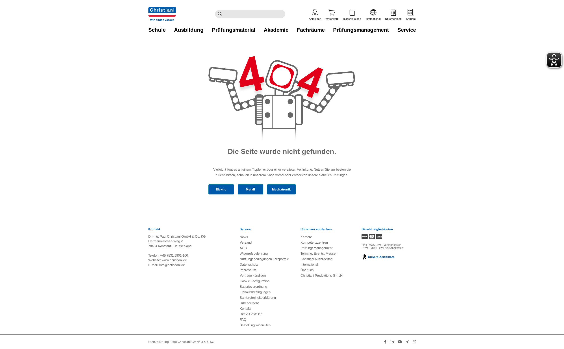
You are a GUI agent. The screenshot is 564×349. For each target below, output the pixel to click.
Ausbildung (189, 30)
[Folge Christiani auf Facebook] (385, 342)
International (373, 19)
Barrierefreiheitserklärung (258, 297)
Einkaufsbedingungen (255, 292)
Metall (250, 189)
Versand (246, 242)
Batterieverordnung (253, 286)
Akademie (276, 30)
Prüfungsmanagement (361, 30)
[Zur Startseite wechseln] (162, 13)
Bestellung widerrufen (255, 325)
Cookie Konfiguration (254, 281)
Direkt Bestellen (251, 314)
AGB (243, 248)
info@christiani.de (172, 265)
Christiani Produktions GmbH (322, 275)
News (244, 237)
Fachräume (311, 30)
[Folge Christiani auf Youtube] (400, 342)
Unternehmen (393, 19)
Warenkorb (332, 19)
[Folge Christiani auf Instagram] (414, 342)
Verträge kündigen (253, 275)
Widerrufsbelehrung (254, 253)
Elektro (221, 189)
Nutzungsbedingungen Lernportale (264, 259)
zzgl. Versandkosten (389, 244)
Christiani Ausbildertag (316, 259)
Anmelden (315, 19)
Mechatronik (281, 189)
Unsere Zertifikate (381, 257)
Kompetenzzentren (314, 242)
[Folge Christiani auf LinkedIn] (392, 342)
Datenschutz (249, 264)
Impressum (248, 270)
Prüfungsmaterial (233, 30)
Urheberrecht (249, 303)
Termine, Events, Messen (319, 253)
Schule (157, 30)
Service (406, 30)
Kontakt (245, 308)
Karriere (411, 19)
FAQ (243, 319)
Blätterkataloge (352, 19)
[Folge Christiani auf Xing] (407, 342)
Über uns (307, 270)
